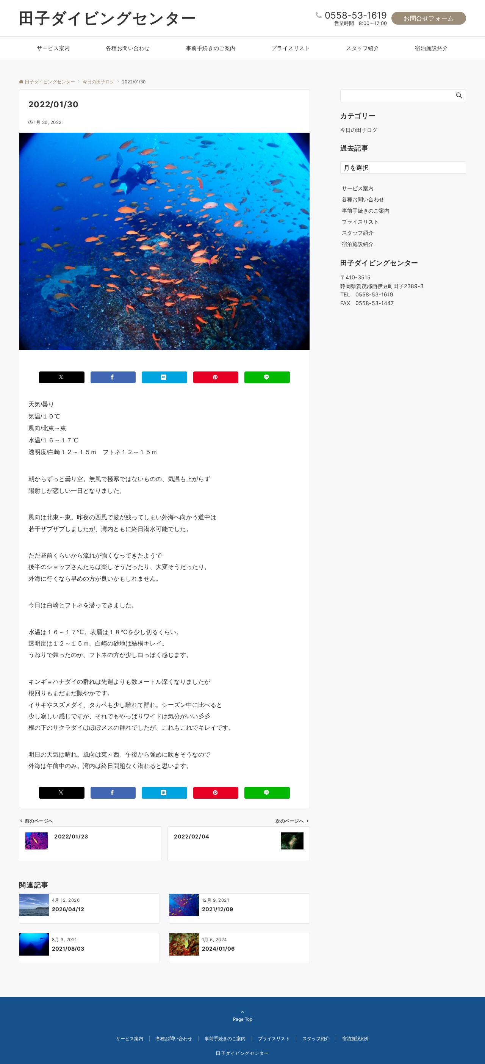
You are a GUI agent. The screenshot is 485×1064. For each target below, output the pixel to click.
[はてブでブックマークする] (164, 377)
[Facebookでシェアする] (113, 377)
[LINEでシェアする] (267, 377)
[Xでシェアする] (61, 377)
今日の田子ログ (358, 130)
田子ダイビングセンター (108, 18)
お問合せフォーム (429, 18)
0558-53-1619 (356, 15)
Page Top (242, 1019)
